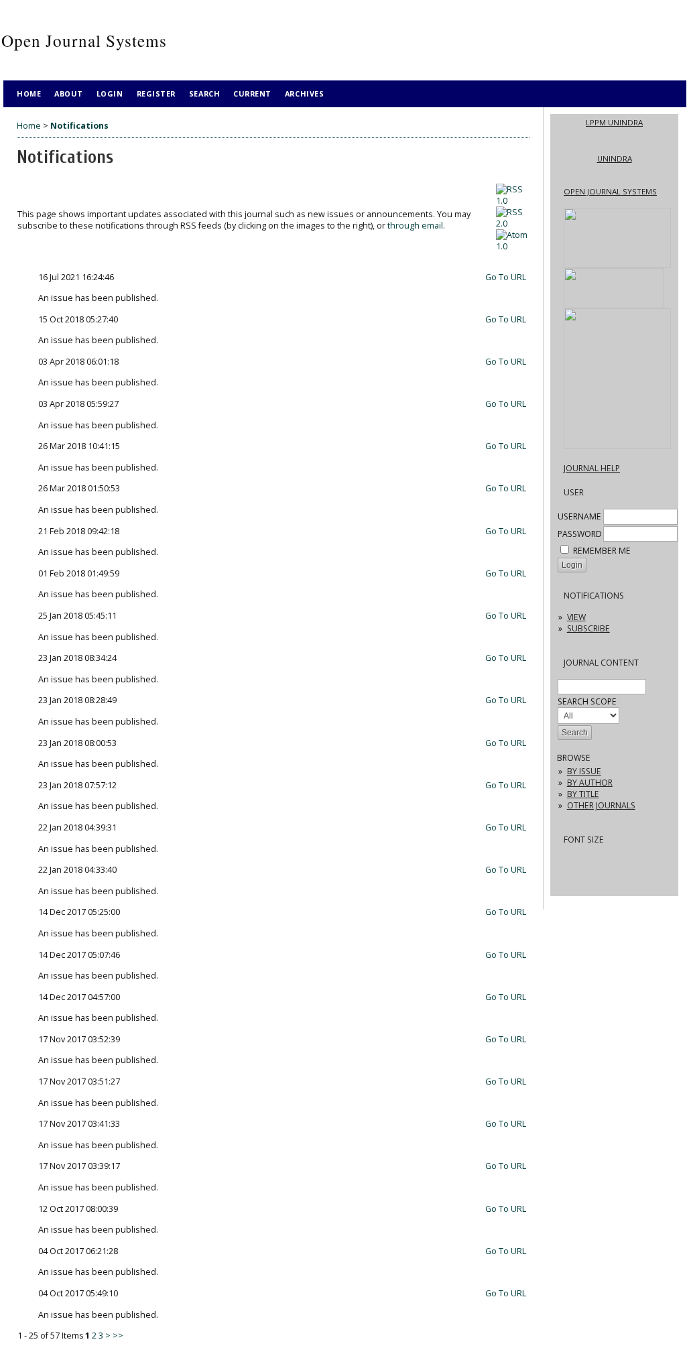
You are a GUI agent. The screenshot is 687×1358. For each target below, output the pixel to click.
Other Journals (601, 805)
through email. (416, 225)
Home (29, 93)
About (68, 93)
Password (580, 534)
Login (110, 93)
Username (579, 516)
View (576, 617)
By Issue (584, 771)
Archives (304, 93)
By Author (590, 782)
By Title (583, 794)
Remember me (602, 550)
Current (252, 93)
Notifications (79, 125)
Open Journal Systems (610, 191)
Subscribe (588, 628)
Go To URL (505, 277)
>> (118, 1335)
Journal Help (592, 468)
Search (204, 93)
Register (156, 93)
